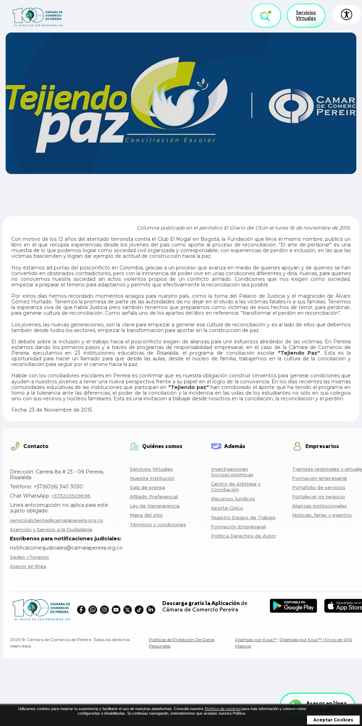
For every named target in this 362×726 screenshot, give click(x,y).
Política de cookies (222, 708)
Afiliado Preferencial (154, 496)
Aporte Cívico (227, 508)
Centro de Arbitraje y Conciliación (236, 486)
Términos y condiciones (158, 524)
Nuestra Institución (152, 478)
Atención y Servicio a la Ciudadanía (51, 529)
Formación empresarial (319, 478)
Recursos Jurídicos (233, 498)
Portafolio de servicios (318, 487)
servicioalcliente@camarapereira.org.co (56, 520)
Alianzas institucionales (319, 506)
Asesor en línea (28, 566)
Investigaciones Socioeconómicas (232, 471)
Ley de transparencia (155, 506)
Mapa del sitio (146, 515)
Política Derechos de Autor (243, 536)
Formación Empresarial (238, 526)
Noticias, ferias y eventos (322, 515)
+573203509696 (71, 496)
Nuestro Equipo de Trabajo (243, 517)
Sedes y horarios (29, 557)
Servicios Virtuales (306, 15)
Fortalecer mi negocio (318, 496)
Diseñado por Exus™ (256, 639)
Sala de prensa (147, 487)
